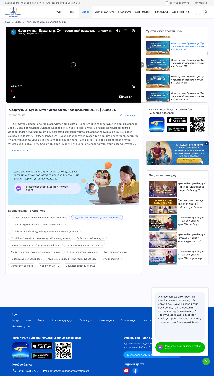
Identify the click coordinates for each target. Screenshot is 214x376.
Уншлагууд (124, 11)
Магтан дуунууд (104, 11)
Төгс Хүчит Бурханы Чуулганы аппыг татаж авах (46, 337)
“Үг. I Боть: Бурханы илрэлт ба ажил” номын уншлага (39, 217)
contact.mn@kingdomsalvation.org (68, 370)
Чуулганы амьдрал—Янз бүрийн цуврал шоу (72, 258)
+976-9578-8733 (27, 370)
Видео (85, 11)
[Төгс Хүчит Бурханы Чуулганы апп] (156, 124)
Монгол (203, 2)
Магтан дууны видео (22, 265)
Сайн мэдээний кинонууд (90, 238)
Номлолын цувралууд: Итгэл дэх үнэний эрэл (35, 245)
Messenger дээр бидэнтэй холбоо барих (183, 347)
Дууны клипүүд (111, 258)
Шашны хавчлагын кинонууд (82, 252)
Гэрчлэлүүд (161, 11)
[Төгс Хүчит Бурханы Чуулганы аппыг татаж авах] (20, 350)
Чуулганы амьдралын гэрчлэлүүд (85, 245)
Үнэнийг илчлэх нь (49, 265)
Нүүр (58, 11)
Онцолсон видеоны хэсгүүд (80, 265)
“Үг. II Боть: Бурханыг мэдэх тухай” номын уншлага (38, 224)
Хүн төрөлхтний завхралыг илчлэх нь (46, 21)
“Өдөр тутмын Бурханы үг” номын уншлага (97, 217)
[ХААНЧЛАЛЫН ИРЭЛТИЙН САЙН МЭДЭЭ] (14, 12)
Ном (71, 11)
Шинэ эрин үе (180, 11)
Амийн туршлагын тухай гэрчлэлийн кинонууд (35, 252)
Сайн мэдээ (142, 11)
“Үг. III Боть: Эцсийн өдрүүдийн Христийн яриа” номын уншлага (44, 231)
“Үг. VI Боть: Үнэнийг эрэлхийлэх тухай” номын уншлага (40, 238)
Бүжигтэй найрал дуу (115, 252)
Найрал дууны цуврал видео (26, 258)
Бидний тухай (21, 326)
